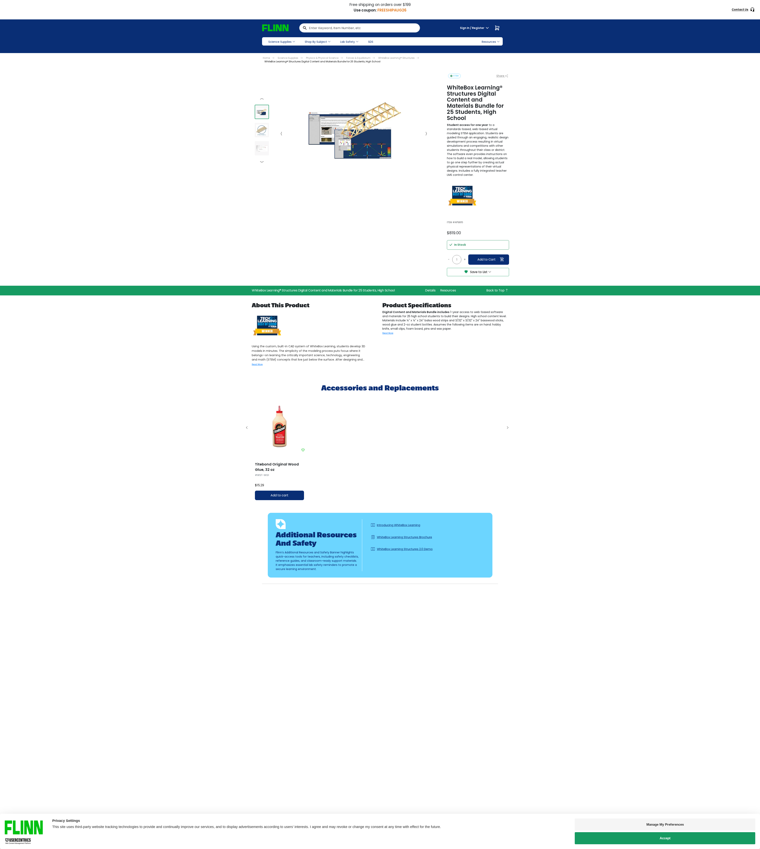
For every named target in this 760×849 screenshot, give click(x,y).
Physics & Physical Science (322, 58)
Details (430, 290)
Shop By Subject (316, 42)
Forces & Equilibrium (358, 58)
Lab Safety (347, 42)
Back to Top (495, 290)
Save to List (478, 272)
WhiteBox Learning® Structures (396, 58)
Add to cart (279, 495)
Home (266, 58)
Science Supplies (280, 42)
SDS (370, 42)
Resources (448, 290)
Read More (257, 364)
